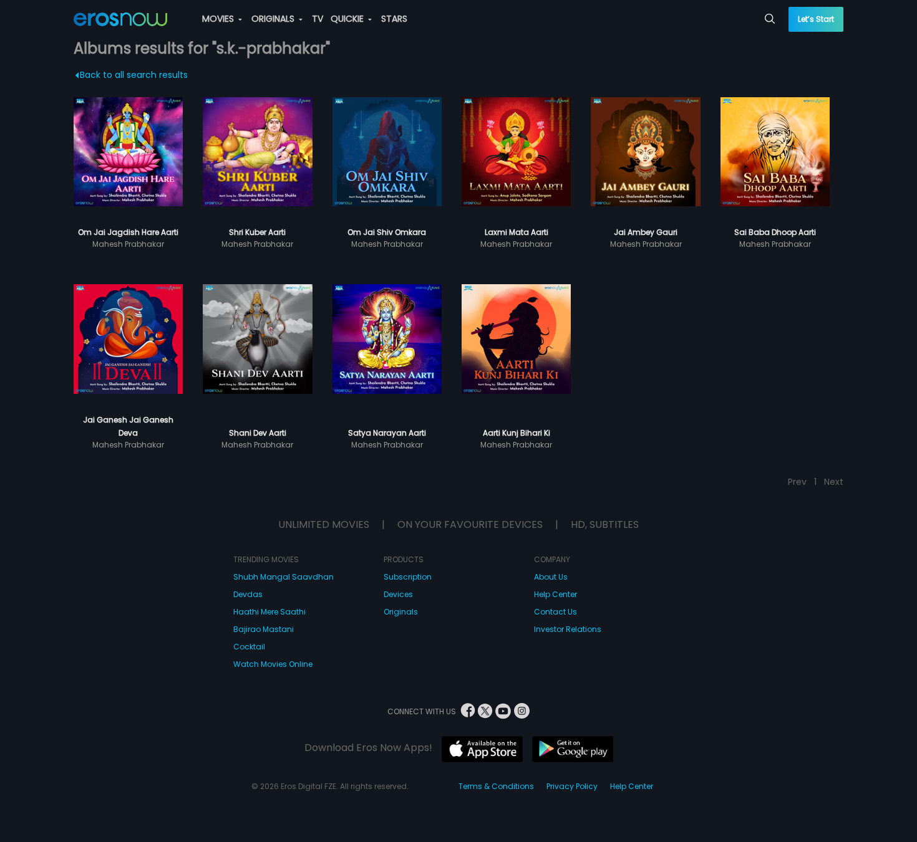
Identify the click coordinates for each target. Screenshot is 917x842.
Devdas (248, 594)
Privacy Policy (572, 786)
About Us (551, 577)
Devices (398, 594)
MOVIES (219, 18)
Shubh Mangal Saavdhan (283, 577)
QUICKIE (348, 18)
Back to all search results (134, 75)
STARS (394, 18)
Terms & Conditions (496, 786)
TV (317, 18)
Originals (401, 611)
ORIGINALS (274, 18)
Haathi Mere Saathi (269, 611)
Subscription (408, 577)
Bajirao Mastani (263, 629)
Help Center (555, 594)
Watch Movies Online (273, 664)
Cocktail (249, 646)
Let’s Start (816, 19)
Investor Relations (567, 629)
